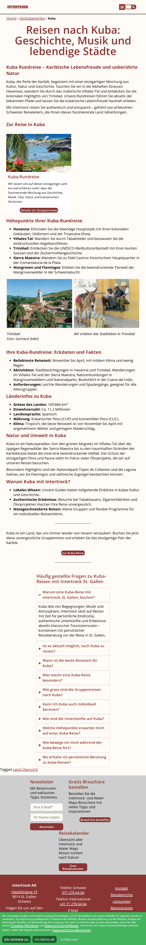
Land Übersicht (25, 769)
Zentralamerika (32, 18)
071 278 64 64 (73, 892)
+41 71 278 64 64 (73, 903)
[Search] (133, 7)
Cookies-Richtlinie (25, 926)
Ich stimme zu (16, 939)
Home (11, 18)
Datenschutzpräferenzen (71, 930)
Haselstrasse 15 (24, 891)
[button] (122, 7)
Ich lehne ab (44, 939)
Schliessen (69, 939)
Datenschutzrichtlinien (61, 926)
